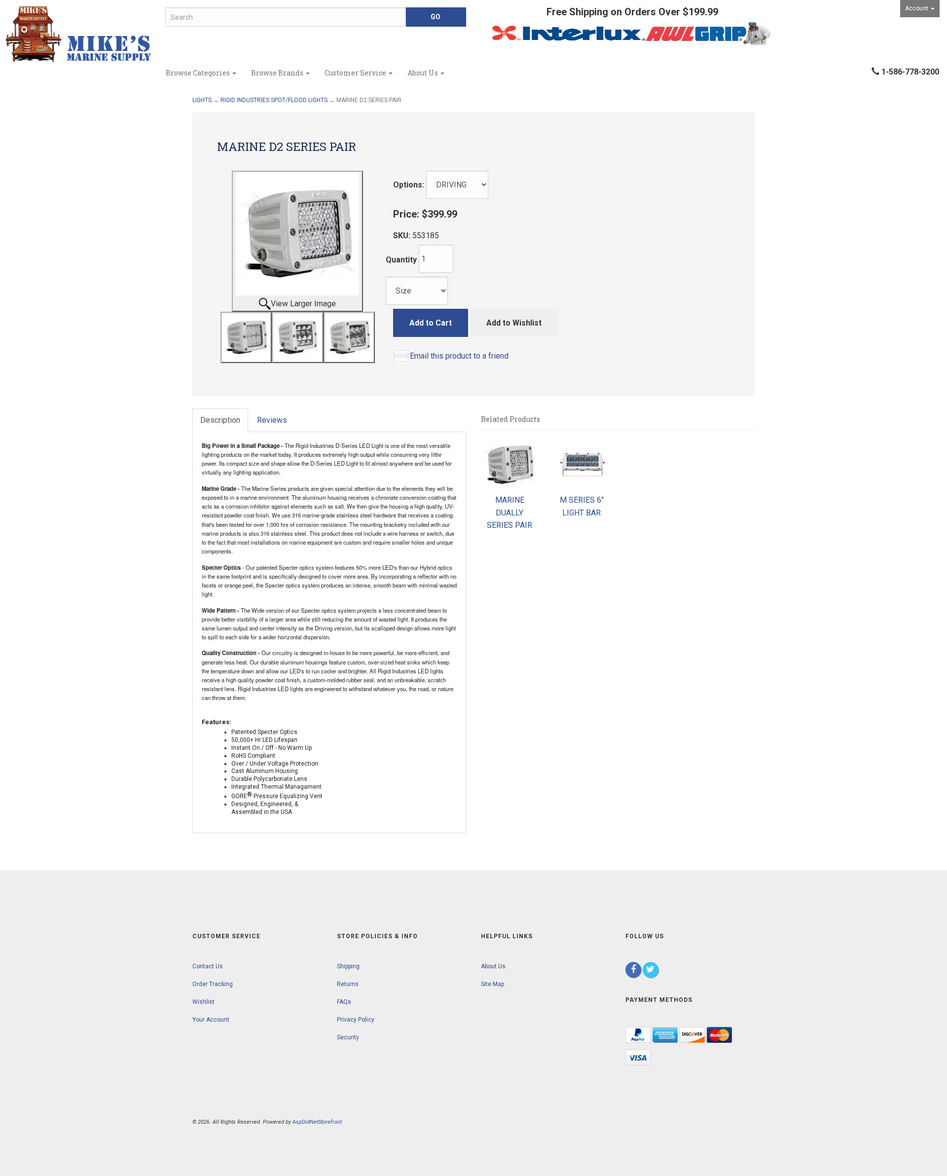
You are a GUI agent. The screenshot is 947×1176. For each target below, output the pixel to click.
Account (917, 8)
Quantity (401, 259)
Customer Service (356, 72)
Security (348, 1037)
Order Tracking (212, 984)
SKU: (402, 235)
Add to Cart (430, 323)
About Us (423, 72)
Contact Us (207, 966)
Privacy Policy (355, 1019)
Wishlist (203, 1001)
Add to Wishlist (514, 323)
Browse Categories (198, 72)
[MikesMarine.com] (79, 34)
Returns (348, 984)
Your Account (210, 1019)
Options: (408, 184)
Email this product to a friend (459, 356)
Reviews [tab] (272, 420)
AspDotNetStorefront (317, 1122)
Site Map (492, 984)
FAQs (344, 1001)
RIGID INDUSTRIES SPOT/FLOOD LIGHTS (274, 100)
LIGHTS (202, 100)
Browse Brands (278, 72)
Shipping (348, 966)
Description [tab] (220, 420)
